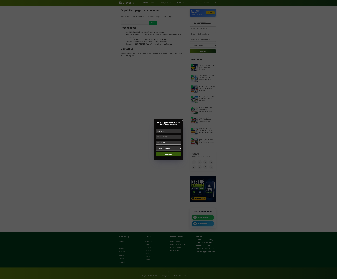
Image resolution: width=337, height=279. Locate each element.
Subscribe (168, 154)
